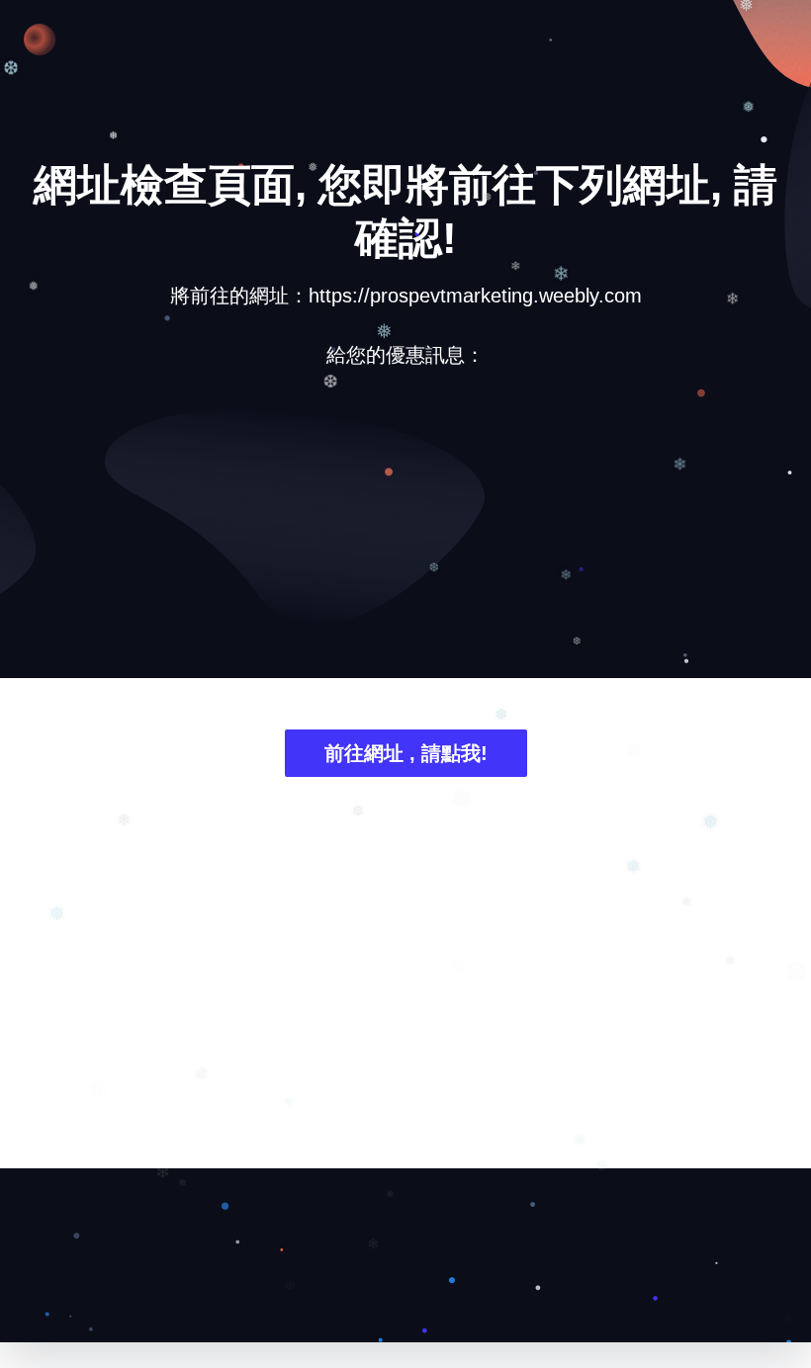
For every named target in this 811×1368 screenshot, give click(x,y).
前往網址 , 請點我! (406, 753)
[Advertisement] (405, 537)
